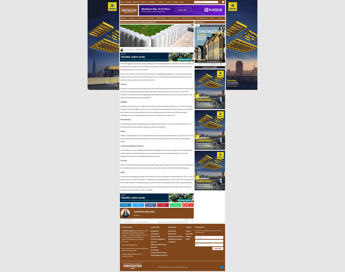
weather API (148, 109)
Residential (123, 18)
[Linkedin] (223, 2)
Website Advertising (175, 239)
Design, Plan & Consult (158, 252)
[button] (125, 205)
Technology (150, 18)
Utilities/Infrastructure (187, 18)
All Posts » (137, 215)
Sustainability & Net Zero (159, 255)
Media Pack (136, 2)
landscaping (134, 150)
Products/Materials (161, 18)
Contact (181, 2)
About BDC (128, 2)
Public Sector (141, 18)
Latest (122, 2)
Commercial (132, 18)
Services (213, 18)
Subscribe (175, 2)
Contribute (172, 242)
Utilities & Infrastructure (159, 244)
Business (220, 18)
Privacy (188, 231)
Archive (169, 2)
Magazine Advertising (175, 236)
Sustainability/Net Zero (202, 18)
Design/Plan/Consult (174, 18)
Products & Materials (158, 239)
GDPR (188, 239)
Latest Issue (144, 2)
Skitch (185, 176)
